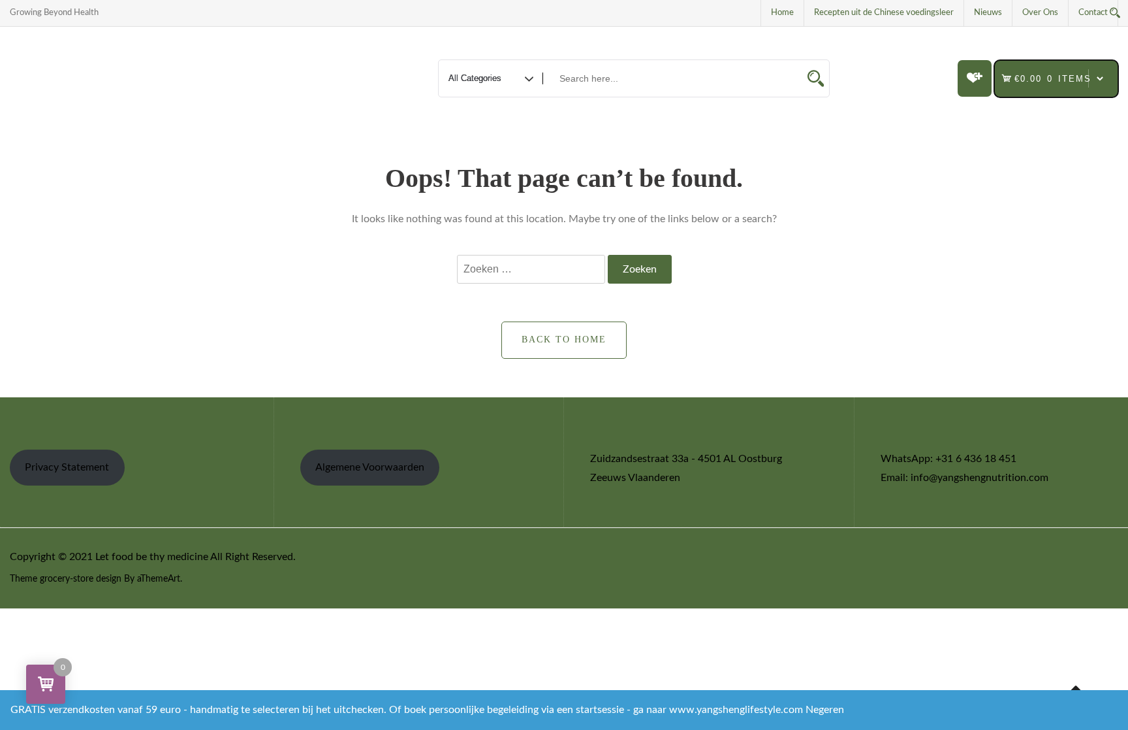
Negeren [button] (825, 710)
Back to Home (564, 339)
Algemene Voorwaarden (369, 467)
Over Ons (1040, 12)
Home (782, 12)
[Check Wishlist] (975, 78)
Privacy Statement (67, 467)
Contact (1093, 12)
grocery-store (66, 579)
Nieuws (988, 12)
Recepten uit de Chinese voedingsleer (884, 12)
